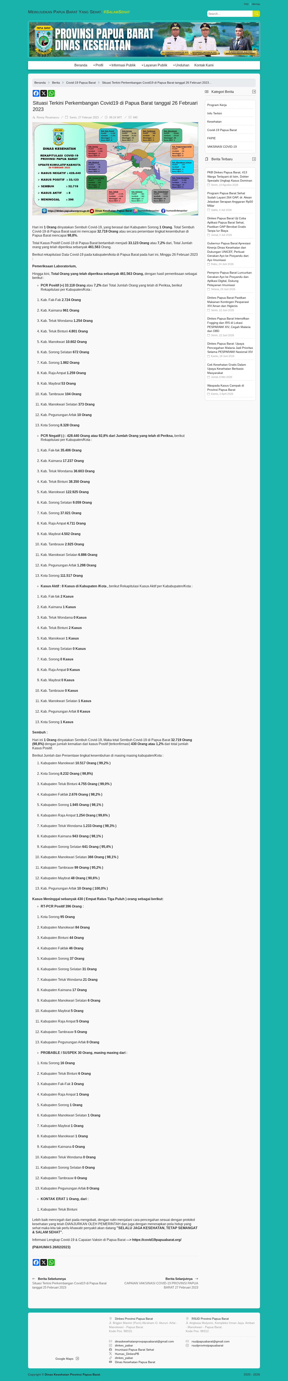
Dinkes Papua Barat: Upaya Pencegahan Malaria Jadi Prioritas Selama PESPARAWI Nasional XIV (230, 347)
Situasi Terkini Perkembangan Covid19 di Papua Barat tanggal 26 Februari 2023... (156, 82)
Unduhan (182, 65)
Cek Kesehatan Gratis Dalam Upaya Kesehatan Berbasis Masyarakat (226, 369)
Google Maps (65, 1358)
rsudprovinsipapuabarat (207, 1345)
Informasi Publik (124, 65)
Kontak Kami (204, 65)
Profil (99, 65)
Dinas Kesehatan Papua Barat (135, 1362)
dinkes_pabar (124, 1345)
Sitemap (256, 4)
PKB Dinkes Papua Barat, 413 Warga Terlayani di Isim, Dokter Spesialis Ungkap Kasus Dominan (229, 176)
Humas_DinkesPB (127, 1354)
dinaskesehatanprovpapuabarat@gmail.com (144, 1341)
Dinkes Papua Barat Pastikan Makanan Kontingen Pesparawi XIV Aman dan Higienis (228, 302)
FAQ (246, 4)
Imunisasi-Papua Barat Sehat (134, 1349)
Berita (56, 82)
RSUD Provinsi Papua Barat (210, 1318)
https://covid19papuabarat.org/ (156, 1240)
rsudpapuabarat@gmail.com (211, 1341)
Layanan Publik (155, 65)
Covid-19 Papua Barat (81, 82)
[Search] (256, 14)
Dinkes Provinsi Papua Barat (134, 1318)
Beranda (80, 65)
